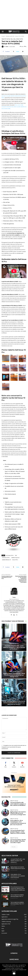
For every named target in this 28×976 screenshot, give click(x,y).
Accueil (3, 36)
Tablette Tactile (6, 39)
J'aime (5, 761)
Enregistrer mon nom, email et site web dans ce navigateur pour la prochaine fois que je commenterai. (14, 747)
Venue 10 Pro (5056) (19, 36)
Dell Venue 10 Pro (18, 39)
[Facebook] (11, 614)
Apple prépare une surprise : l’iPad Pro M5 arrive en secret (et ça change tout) (14, 675)
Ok (14, 973)
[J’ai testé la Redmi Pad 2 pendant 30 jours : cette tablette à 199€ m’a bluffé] (5, 831)
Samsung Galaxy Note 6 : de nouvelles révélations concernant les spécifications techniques (20, 579)
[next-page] (5, 709)
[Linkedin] (14, 614)
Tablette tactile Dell (10, 36)
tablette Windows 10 (6, 559)
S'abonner (22, 761)
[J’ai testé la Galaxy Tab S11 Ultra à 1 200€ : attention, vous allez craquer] (5, 840)
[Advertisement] (14, 15)
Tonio (6, 46)
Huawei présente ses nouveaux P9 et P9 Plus (7, 577)
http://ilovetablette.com (14, 599)
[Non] (26, 969)
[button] (2, 31)
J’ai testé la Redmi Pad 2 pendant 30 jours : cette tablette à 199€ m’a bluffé (17, 832)
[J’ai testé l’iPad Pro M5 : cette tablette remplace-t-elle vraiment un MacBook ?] (14, 637)
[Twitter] (16, 614)
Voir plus (13, 847)
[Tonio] (3, 47)
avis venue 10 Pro (10, 555)
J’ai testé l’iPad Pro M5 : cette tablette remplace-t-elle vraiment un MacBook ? (14, 647)
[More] (22, 51)
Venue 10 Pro (15, 559)
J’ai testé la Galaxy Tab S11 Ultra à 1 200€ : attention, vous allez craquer (18, 841)
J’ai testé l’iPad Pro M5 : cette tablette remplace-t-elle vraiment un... (18, 861)
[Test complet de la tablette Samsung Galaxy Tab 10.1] (5, 897)
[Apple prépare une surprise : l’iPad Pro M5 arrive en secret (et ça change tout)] (14, 665)
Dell (12, 39)
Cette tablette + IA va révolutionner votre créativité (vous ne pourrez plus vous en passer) (14, 702)
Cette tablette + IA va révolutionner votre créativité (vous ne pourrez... (18, 876)
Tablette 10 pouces (15, 557)
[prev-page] (3, 709)
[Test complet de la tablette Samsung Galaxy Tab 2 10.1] (5, 904)
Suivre (14, 761)
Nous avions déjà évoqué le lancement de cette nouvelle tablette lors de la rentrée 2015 (14, 106)
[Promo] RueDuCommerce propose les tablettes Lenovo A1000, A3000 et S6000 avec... (18, 888)
